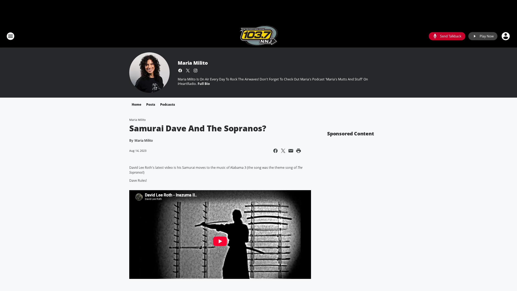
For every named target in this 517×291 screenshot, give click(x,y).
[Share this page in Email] (291, 151)
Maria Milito (193, 62)
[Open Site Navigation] (10, 36)
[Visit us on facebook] (180, 70)
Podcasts (167, 104)
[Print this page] (298, 151)
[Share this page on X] (283, 151)
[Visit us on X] (187, 70)
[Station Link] (258, 36)
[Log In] (506, 36)
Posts (150, 104)
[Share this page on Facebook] (275, 151)
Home (136, 104)
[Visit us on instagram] (195, 70)
